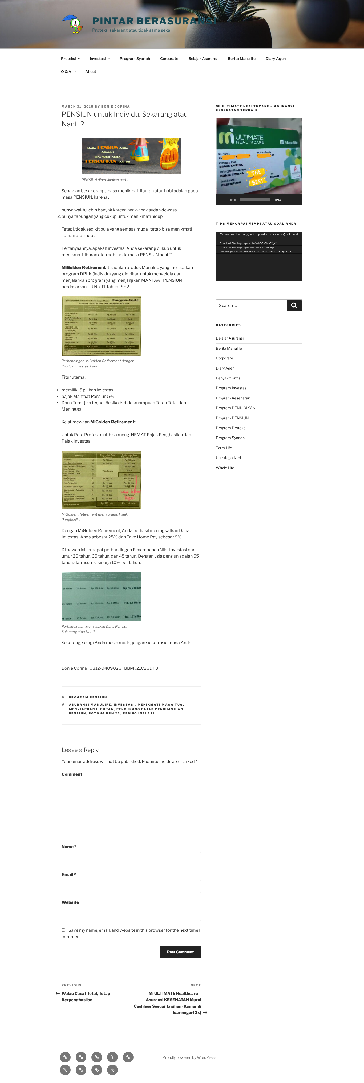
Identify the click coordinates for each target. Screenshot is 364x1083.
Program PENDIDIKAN (236, 408)
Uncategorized (228, 457)
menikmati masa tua (160, 704)
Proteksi (68, 58)
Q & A (66, 71)
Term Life (224, 448)
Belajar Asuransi (203, 58)
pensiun (77, 713)
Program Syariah (135, 58)
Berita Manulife (242, 58)
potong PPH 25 (104, 713)
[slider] (255, 199)
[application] (259, 161)
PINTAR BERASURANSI (154, 21)
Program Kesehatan (233, 398)
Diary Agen (276, 58)
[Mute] (287, 199)
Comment (72, 774)
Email (69, 874)
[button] (259, 162)
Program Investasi (231, 388)
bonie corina (115, 106)
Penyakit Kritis (228, 378)
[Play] (222, 199)
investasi (124, 704)
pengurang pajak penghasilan (150, 709)
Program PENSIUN (88, 697)
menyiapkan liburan (91, 709)
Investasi (98, 58)
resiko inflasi (139, 713)
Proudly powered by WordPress (189, 1057)
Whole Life (225, 467)
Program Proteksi (231, 428)
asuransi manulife (90, 704)
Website (70, 902)
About (90, 71)
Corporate (169, 58)
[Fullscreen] (295, 199)
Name (69, 846)
